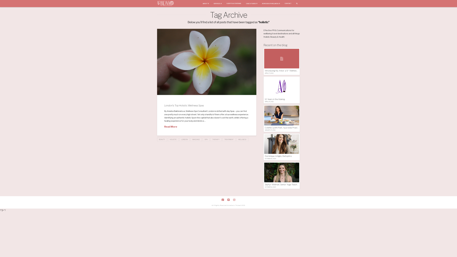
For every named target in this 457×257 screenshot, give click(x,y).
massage (196, 139)
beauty (162, 139)
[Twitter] (228, 200)
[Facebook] (223, 200)
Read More (170, 126)
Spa (206, 139)
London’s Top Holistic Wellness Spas (184, 105)
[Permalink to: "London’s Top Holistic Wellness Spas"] (206, 62)
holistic (173, 139)
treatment (228, 139)
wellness (242, 139)
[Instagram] (234, 200)
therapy (216, 139)
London (184, 139)
